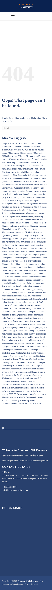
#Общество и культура (12, 378)
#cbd (43, 197)
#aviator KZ (7, 165)
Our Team (9, 545)
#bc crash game (19, 165)
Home (8, 514)
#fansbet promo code (24, 223)
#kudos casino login (24, 270)
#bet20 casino (31, 181)
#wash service (24, 365)
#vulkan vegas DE (10, 365)
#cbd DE (6, 200)
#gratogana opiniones (24, 245)
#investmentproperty (27, 251)
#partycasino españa (18, 324)
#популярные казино (22, 391)
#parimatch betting (10, 315)
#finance (25, 226)
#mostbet (30, 292)
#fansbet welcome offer (12, 226)
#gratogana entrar (13, 242)
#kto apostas (7, 258)
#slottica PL (16, 359)
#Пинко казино (29, 388)
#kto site (27, 261)
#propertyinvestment (10, 340)
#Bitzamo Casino (29, 188)
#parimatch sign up (29, 318)
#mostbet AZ (21, 296)
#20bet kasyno (26, 153)
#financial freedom (38, 226)
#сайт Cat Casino (24, 397)
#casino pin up (13, 197)
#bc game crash (32, 165)
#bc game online (38, 169)
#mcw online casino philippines (15, 286)
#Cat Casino (35, 197)
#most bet (22, 292)
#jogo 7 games (39, 254)
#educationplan (8, 216)
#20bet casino (13, 153)
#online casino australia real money (16, 308)
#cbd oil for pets (32, 200)
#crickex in (17, 207)
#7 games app (32, 156)
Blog (7, 541)
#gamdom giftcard (26, 235)
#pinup (31, 331)
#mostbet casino (8, 299)
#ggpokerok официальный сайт (22, 238)
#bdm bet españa (20, 175)
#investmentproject (10, 251)
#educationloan (37, 213)
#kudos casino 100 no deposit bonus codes (20, 264)
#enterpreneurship (35, 216)
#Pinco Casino (22, 331)
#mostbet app (40, 292)
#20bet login (38, 153)
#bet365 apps (20, 185)
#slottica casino (29, 353)
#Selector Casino (34, 346)
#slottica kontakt (31, 356)
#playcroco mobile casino (28, 337)
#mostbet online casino (17, 302)
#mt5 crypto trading (16, 305)
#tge (42, 359)
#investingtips (40, 248)
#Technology (34, 359)
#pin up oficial (17, 327)
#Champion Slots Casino (12, 204)
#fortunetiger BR (20, 232)
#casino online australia (29, 194)
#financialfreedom (9, 229)
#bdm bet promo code (37, 175)
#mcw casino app (36, 283)
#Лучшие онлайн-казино (31, 375)
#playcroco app (39, 334)
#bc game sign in (9, 172)
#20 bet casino (31, 150)
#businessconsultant (17, 191)
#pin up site (28, 327)
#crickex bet (7, 207)
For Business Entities (14, 532)
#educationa (32, 210)
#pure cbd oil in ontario (29, 340)
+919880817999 (26, 7)
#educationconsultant (22, 213)
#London (13, 283)
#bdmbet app (7, 178)
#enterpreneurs (21, 216)
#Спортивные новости (12, 404)
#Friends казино (35, 232)
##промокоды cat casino (12, 143)
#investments (41, 251)
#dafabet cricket (40, 207)
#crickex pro (28, 207)
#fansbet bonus (38, 219)
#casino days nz (32, 191)
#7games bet (14, 159)
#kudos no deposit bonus (27, 280)
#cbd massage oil (17, 200)
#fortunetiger (7, 232)
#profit (42, 337)
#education (21, 210)
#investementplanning (25, 248)
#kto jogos (19, 261)
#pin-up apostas (40, 327)
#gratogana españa (28, 242)
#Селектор (14, 400)
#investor (6, 254)
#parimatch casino (25, 315)
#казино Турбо (12, 375)
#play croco (40, 331)
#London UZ (23, 283)
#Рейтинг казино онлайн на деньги (30, 394)
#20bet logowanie (9, 156)
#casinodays (25, 197)
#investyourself (25, 254)
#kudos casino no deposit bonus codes (23, 277)
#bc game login (24, 169)
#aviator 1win (35, 162)
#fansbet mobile (8, 223)
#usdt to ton (14, 362)
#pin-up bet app (8, 331)
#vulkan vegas (39, 362)
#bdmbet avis (19, 178)
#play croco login (25, 334)
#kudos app (36, 261)
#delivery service (9, 210)
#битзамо (17, 372)
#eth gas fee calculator (11, 219)
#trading (5, 362)
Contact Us (10, 559)
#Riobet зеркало (29, 343)
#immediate (38, 245)
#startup (25, 359)
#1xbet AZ (20, 150)
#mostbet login (32, 299)
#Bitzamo (18, 188)
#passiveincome (34, 324)
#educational (7, 213)
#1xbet (12, 150)
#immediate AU (8, 248)
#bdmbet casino (31, 178)
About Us (9, 518)
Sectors (8, 523)
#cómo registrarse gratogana (35, 204)
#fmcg (20, 229)
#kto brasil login (36, 258)
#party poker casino (21, 321)
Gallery (8, 550)
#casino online (13, 194)
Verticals (9, 536)
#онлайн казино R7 (32, 378)
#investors (14, 254)
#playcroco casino (9, 337)
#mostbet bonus (34, 296)
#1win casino (29, 143)
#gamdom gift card (10, 235)
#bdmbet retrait (19, 181)
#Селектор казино (28, 400)
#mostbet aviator (9, 296)
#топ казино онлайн (32, 404)
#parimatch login (14, 318)
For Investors (10, 527)
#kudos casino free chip (29, 267)
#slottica (19, 353)
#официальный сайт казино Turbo (17, 384)
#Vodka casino (26, 362)
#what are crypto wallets (18, 369)
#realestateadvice (14, 343)
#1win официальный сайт (23, 146)
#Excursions (26, 219)
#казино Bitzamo (29, 372)
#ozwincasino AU (9, 311)
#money (14, 292)
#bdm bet (21, 172)
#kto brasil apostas (20, 258)
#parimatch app (24, 311)
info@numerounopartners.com (15, 490)
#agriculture (17, 162)
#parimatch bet (37, 311)
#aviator (25, 162)
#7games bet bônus (28, 159)
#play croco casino (10, 334)
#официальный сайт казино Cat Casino (19, 381)
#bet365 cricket (32, 185)
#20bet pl (21, 156)
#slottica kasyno (16, 356)
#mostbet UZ (33, 302)
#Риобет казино (9, 397)
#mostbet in (21, 299)
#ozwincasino (38, 308)
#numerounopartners (33, 305)
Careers (8, 554)
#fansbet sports (40, 223)
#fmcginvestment (31, 229)
